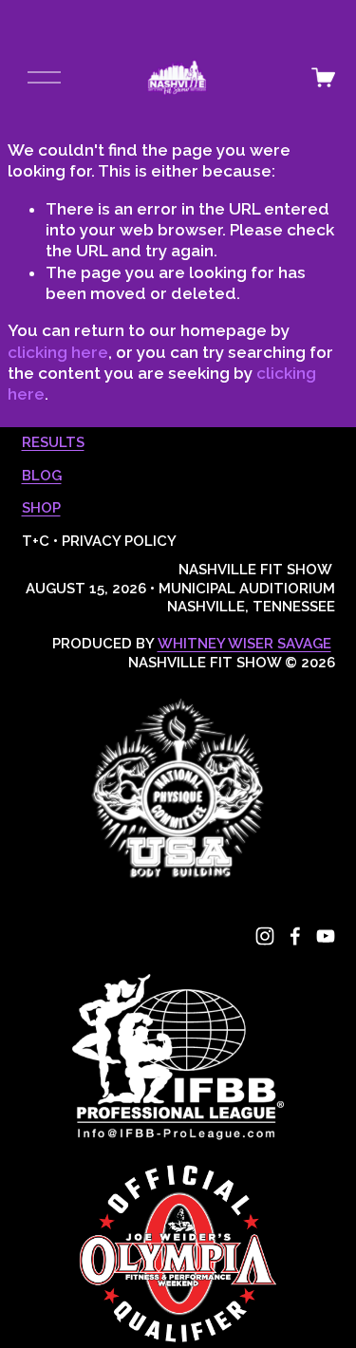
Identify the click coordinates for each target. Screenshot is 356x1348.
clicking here (58, 352)
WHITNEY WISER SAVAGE (244, 643)
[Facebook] (295, 936)
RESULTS (53, 442)
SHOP (41, 507)
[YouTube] (325, 936)
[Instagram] (264, 936)
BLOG (42, 475)
